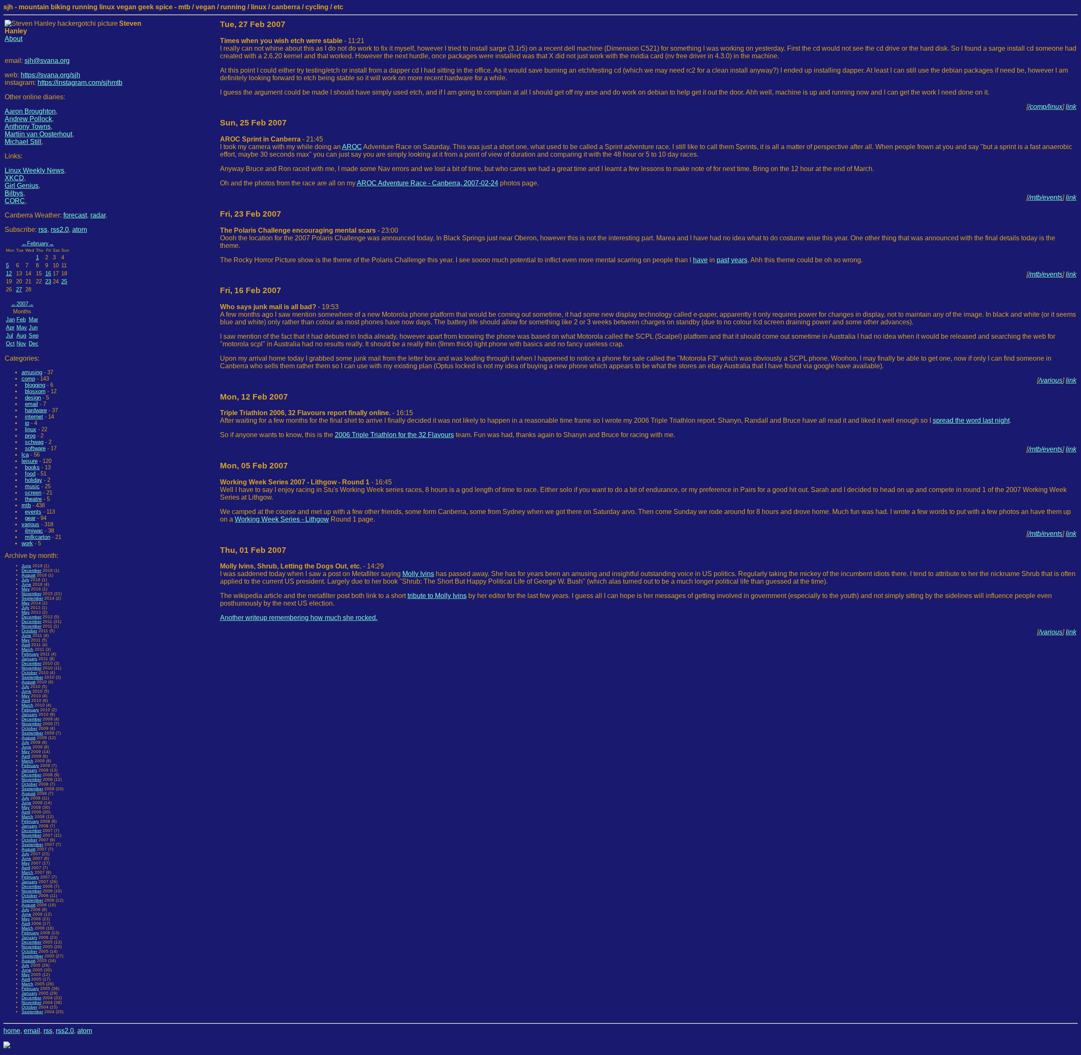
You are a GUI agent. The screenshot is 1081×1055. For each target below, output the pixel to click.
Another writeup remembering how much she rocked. (299, 617)
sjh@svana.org (47, 60)
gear (30, 518)
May (21, 327)
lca (25, 454)
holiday (33, 480)
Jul (9, 335)
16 (48, 273)
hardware (36, 410)
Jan (10, 319)
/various (1050, 380)
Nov (21, 343)
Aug (21, 335)
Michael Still (23, 141)
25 (64, 281)
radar (98, 215)
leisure (30, 461)
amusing (32, 372)
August (28, 575)
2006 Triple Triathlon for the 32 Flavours (394, 434)
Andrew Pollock (28, 118)
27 (19, 289)
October (29, 630)
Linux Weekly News (34, 170)
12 (9, 273)
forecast (75, 215)
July (25, 579)
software (35, 448)
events (33, 511)
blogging (35, 385)
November (31, 593)
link (1071, 106)
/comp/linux (1045, 106)
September (32, 598)
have (700, 260)
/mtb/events (1045, 197)
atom (79, 229)
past (723, 260)
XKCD (14, 178)
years (739, 260)
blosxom (35, 391)
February (38, 243)
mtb (26, 505)
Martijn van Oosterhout (38, 134)
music (32, 486)
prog (30, 435)
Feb (21, 319)
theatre (33, 499)
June (26, 565)
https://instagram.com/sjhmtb (80, 82)
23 (48, 281)
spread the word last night (971, 420)
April (26, 644)
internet (34, 416)
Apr (10, 327)
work (27, 543)
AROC (352, 146)
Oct (10, 343)
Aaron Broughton (30, 111)
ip (27, 423)
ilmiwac (34, 531)
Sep (33, 335)
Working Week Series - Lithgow (282, 519)
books (32, 467)
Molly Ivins (418, 573)
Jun (33, 327)
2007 (22, 304)
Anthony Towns (28, 126)
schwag (34, 442)
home (11, 1030)
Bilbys (14, 193)
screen (33, 492)
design (33, 397)
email (31, 404)
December (31, 570)
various (30, 524)
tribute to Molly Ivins (437, 595)
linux (30, 429)
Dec (33, 343)
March (27, 649)
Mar (33, 319)
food (30, 473)
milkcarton (37, 537)
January (29, 658)
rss (42, 229)
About (13, 38)
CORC (15, 200)
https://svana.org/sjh (50, 75)
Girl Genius (21, 185)
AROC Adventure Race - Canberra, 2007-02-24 (427, 183)
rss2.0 (60, 229)
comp (28, 378)
